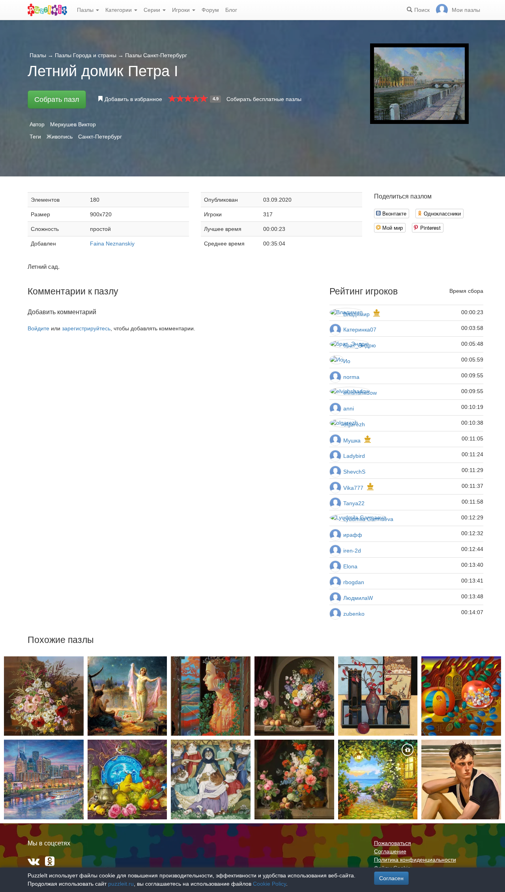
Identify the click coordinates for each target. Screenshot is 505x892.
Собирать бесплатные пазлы (263, 99)
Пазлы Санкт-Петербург (156, 55)
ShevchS (354, 471)
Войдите (38, 328)
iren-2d (352, 550)
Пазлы (86, 10)
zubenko (354, 614)
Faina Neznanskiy (112, 243)
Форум (210, 10)
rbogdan (353, 582)
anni (348, 408)
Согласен (391, 878)
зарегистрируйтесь (86, 328)
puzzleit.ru (121, 884)
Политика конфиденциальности (415, 859)
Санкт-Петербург (100, 136)
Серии (153, 10)
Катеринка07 (359, 329)
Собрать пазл (56, 99)
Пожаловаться (392, 843)
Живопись (60, 136)
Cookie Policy (269, 884)
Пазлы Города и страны (85, 55)
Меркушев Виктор (73, 124)
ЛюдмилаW (358, 598)
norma (351, 377)
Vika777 (353, 488)
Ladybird (354, 456)
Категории (119, 10)
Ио (346, 361)
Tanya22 (354, 503)
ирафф (352, 535)
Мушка (352, 440)
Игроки (181, 10)
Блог (231, 10)
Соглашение (390, 851)
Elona (350, 566)
